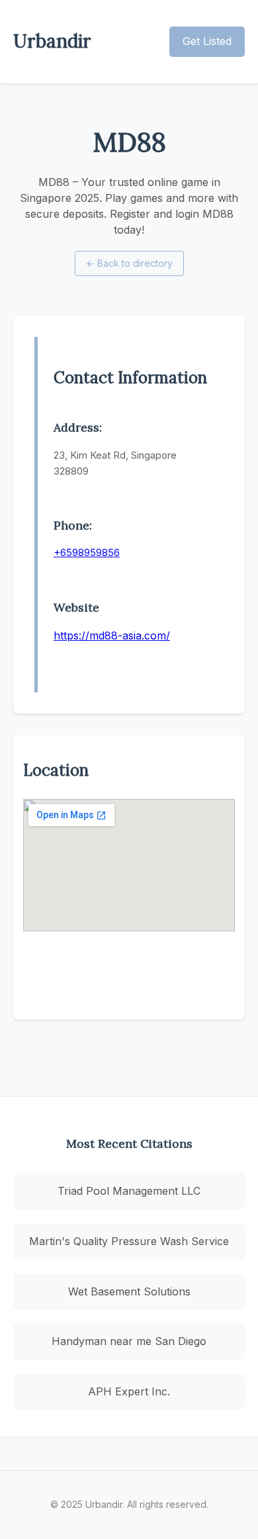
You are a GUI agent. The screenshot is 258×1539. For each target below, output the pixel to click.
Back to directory (129, 263)
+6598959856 (87, 552)
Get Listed (207, 41)
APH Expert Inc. (129, 1391)
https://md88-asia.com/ (112, 635)
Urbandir (52, 41)
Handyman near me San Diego (129, 1341)
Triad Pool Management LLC (129, 1190)
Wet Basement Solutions (129, 1291)
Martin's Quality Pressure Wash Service (129, 1241)
